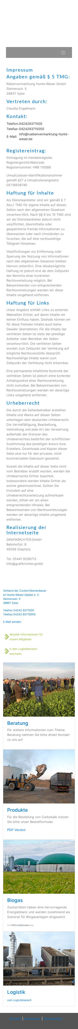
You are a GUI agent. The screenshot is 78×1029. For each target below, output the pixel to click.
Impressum (32, 1019)
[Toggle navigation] (63, 53)
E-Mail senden (12, 621)
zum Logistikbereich (19, 1000)
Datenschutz (53, 1019)
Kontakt (15, 1019)
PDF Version (16, 830)
